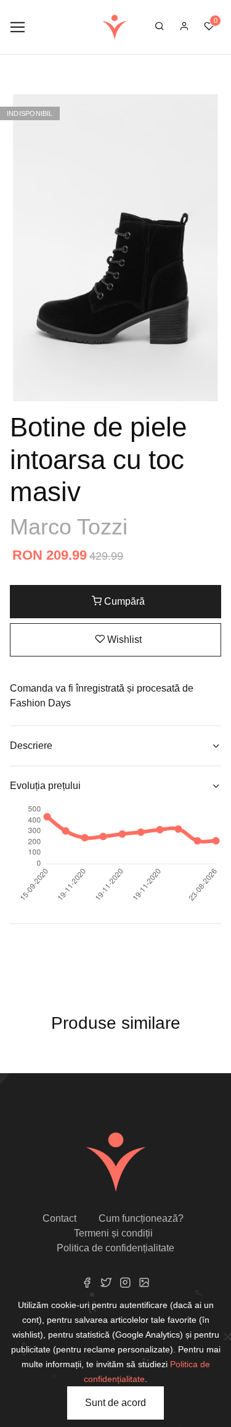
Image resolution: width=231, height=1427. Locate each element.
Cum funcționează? (141, 1218)
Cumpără (123, 601)
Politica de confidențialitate (115, 1248)
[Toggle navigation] (17, 27)
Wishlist (123, 639)
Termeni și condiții (113, 1233)
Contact (59, 1218)
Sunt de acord (115, 1402)
